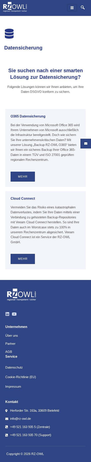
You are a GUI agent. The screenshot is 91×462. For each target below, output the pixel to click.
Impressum (13, 386)
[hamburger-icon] (72, 8)
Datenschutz (14, 367)
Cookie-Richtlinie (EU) (20, 377)
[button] (82, 8)
